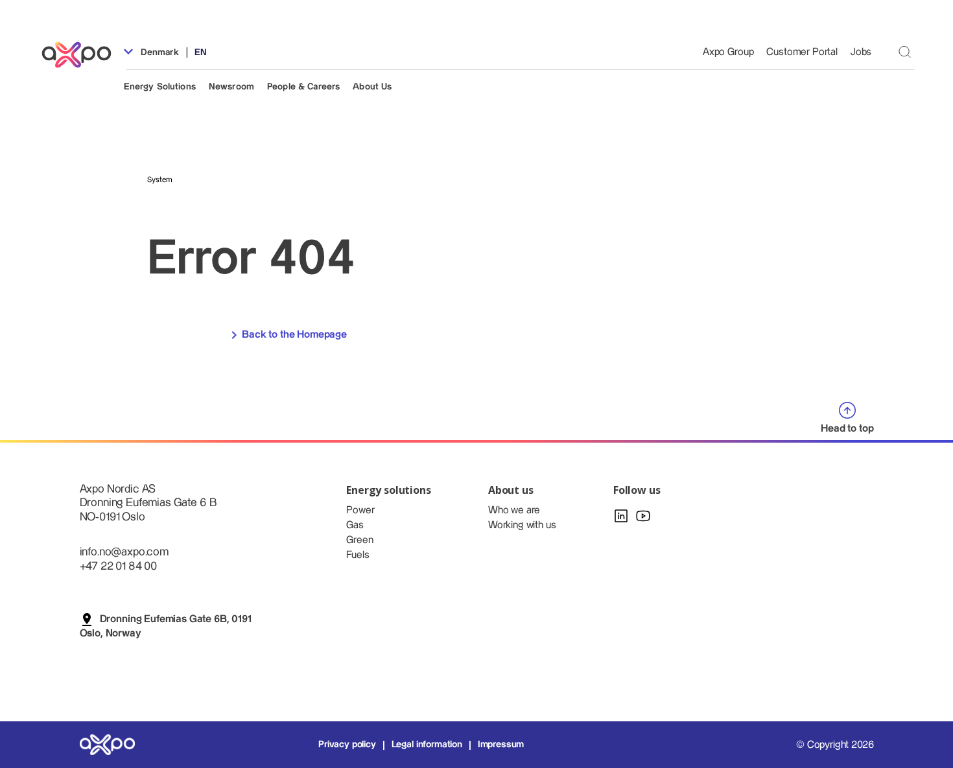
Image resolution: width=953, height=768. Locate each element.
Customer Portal (802, 52)
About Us (372, 86)
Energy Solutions (160, 86)
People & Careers (303, 86)
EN (200, 52)
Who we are (514, 510)
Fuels (357, 555)
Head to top (847, 429)
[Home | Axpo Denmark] (82, 55)
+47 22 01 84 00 (119, 566)
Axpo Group (728, 52)
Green (359, 540)
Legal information (427, 744)
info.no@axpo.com (124, 551)
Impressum (501, 744)
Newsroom (231, 86)
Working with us (522, 525)
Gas (355, 525)
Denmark (158, 52)
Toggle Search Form (904, 51)
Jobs (861, 52)
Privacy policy (347, 744)
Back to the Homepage (294, 335)
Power (360, 510)
